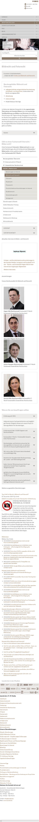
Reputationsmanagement (7, 776)
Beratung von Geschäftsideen (8, 743)
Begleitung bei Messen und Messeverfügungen (13, 741)
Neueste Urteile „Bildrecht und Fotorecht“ (13, 570)
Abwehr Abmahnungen (6, 732)
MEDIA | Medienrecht (10, 168)
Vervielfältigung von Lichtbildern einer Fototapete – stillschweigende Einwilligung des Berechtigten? (18, 546)
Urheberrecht (7, 214)
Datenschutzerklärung (6, 749)
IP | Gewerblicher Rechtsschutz (13, 165)
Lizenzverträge (10, 99)
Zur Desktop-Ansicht (6, 816)
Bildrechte (3, 803)
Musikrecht (9, 181)
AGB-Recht (3, 699)
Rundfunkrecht (10, 191)
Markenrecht (3, 714)
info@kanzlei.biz (9, 798)
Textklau (2, 778)
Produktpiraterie (5, 770)
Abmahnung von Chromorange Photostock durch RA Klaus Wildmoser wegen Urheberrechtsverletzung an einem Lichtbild (19, 624)
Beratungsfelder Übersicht (11, 158)
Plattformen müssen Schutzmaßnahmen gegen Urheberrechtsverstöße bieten (20, 582)
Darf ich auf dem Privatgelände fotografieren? (16, 652)
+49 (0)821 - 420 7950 (31, 4)
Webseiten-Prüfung (5, 783)
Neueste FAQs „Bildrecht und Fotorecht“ (13, 641)
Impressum (3, 812)
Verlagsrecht (9, 198)
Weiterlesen (5, 537)
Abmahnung (9, 96)
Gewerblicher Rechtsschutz (7, 707)
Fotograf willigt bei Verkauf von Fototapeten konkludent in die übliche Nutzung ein (19, 601)
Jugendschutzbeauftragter (7, 758)
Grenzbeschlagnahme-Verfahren (9, 754)
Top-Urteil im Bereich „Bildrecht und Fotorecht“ (15, 494)
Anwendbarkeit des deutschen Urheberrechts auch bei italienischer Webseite (20, 605)
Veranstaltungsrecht (11, 195)
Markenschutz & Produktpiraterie (12, 211)
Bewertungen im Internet (13, 172)
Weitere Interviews (9, 269)
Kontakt (28, 6)
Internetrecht (4, 709)
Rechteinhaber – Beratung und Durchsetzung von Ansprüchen (17, 774)
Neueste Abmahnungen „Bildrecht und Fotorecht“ (16, 609)
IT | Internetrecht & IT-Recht (12, 162)
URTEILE (4, 37)
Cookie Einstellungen (6, 805)
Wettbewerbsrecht (5, 725)
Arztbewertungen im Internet (8, 738)
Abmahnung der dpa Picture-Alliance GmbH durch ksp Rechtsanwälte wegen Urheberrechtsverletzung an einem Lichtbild (20, 618)
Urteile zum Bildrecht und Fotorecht (24, 75)
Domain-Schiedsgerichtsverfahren (9, 752)
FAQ (3, 28)
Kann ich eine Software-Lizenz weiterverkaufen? (17, 643)
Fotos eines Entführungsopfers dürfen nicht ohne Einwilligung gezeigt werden (19, 552)
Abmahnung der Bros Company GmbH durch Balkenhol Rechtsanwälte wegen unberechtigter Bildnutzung (20, 630)
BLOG (3, 31)
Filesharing (3, 705)
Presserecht (9, 185)
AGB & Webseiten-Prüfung (10, 205)
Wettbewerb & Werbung (10, 218)
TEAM (4, 20)
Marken (2, 765)
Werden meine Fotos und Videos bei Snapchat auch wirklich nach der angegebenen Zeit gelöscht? (18, 665)
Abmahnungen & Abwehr (10, 201)
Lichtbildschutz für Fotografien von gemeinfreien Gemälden (17, 562)
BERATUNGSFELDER (8, 22)
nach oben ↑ (3, 814)
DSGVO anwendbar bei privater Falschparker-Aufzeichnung (19, 498)
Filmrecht (8, 178)
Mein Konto (29, 8)
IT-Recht (2, 712)
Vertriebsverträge (5, 781)
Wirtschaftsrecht (8, 221)
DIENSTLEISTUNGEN (8, 25)
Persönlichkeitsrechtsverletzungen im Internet (19, 188)
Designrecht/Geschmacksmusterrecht (10, 703)
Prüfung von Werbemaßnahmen (9, 772)
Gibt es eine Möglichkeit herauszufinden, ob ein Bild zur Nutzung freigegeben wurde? (19, 670)
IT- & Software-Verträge (6, 756)
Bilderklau (3, 747)
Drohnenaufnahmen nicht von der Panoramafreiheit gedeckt (16, 541)
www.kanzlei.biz (7, 800)
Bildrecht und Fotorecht (13, 175)
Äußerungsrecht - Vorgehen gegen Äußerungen (13, 736)
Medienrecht (3, 716)
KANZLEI (4, 17)
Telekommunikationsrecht (7, 718)
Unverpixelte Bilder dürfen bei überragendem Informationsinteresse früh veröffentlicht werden (20, 586)
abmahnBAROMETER (9, 34)
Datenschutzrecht (8, 208)
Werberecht (3, 723)
